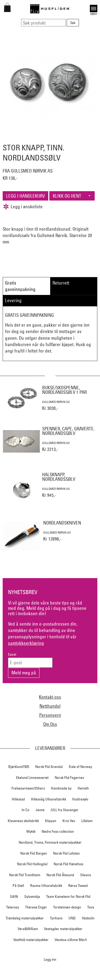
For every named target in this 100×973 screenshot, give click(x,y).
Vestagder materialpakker (63, 928)
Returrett (61, 283)
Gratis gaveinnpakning (20, 286)
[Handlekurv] (7, 10)
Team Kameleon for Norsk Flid (68, 896)
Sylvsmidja (32, 896)
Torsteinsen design (67, 907)
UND (72, 918)
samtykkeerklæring (26, 643)
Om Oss (50, 724)
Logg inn (50, 959)
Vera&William (28, 928)
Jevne (40, 809)
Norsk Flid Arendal (49, 766)
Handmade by (61, 788)
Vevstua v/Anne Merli (71, 939)
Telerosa (12, 907)
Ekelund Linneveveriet (32, 777)
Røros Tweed (78, 885)
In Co (25, 809)
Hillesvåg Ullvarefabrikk (48, 799)
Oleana (85, 874)
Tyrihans (56, 918)
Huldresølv (80, 799)
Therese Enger (36, 907)
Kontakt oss (50, 697)
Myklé (30, 831)
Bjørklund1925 (18, 766)
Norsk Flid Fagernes (69, 777)
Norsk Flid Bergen (33, 853)
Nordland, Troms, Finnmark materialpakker (50, 842)
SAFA (14, 896)
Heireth (83, 788)
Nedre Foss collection (58, 831)
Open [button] (93, 8)
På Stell (18, 885)
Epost (12, 654)
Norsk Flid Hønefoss (68, 864)
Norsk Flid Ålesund (60, 874)
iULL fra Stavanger (64, 809)
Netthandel (50, 706)
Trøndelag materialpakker (25, 918)
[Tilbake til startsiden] (50, 9)
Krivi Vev (68, 820)
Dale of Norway (80, 766)
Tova (90, 907)
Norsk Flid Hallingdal (32, 864)
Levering (13, 300)
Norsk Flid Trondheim (24, 874)
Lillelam (87, 820)
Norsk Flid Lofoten (66, 853)
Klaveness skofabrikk (23, 820)
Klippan (50, 820)
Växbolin (88, 918)
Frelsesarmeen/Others (28, 788)
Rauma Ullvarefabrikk (46, 885)
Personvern (50, 715)
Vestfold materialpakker (31, 939)
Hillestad (18, 799)
